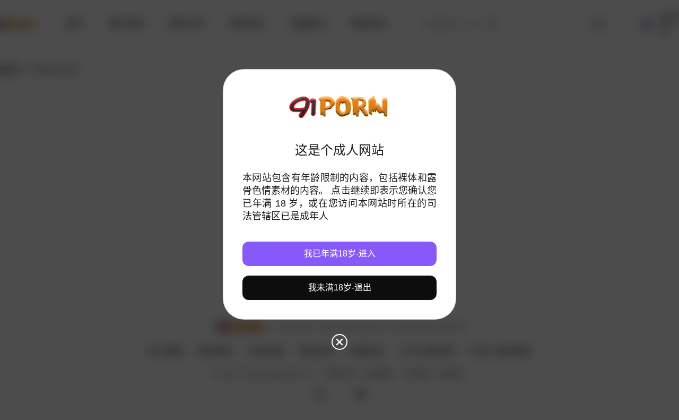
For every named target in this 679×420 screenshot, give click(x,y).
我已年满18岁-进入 (340, 253)
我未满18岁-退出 (339, 287)
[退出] (339, 342)
